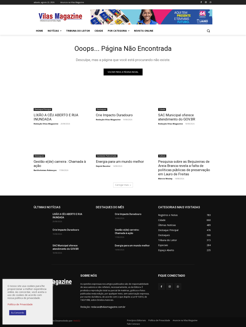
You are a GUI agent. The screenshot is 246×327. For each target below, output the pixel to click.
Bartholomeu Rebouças (45, 170)
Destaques (101, 109)
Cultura (162, 156)
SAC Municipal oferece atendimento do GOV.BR (176, 117)
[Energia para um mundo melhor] (123, 143)
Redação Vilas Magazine (46, 123)
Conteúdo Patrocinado (106, 156)
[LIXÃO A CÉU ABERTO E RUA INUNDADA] (61, 97)
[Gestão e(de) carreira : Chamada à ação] (61, 143)
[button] (208, 31)
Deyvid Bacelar (103, 166)
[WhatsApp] (210, 2)
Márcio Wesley (165, 178)
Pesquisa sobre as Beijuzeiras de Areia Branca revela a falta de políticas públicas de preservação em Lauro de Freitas (184, 168)
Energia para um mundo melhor (120, 162)
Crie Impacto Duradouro (114, 115)
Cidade (162, 109)
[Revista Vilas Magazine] (60, 17)
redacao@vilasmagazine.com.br (108, 306)
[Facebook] (201, 2)
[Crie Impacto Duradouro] (123, 97)
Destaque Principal (43, 109)
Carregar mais (122, 184)
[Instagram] (206, 2)
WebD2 (76, 320)
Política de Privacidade (20, 304)
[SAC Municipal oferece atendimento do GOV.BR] (185, 97)
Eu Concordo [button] (17, 312)
